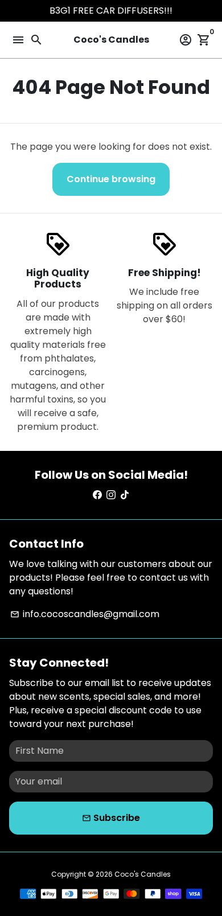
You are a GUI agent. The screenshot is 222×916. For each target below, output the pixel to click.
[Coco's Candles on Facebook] (97, 495)
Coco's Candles (142, 874)
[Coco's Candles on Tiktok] (124, 495)
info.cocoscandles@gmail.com (84, 614)
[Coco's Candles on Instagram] (111, 495)
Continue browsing (111, 179)
